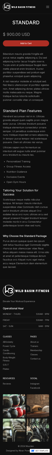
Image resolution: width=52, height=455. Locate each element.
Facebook (35, 388)
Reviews (7, 383)
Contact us (35, 358)
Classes (34, 354)
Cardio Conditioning (9, 352)
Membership (36, 350)
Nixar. (21, 450)
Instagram (34, 383)
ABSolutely (8, 342)
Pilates (6, 369)
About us (34, 342)
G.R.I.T (6, 365)
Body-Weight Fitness (9, 359)
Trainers (34, 346)
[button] (47, 7)
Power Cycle (9, 346)
